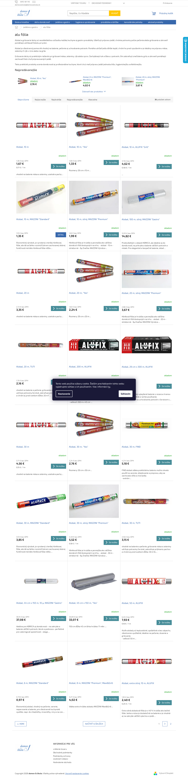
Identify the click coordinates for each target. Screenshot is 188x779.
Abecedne (92, 99)
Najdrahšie (56, 99)
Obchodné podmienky (101, 3)
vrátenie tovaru (78, 3)
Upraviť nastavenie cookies (77, 773)
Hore (21, 724)
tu (109, 386)
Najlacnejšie (40, 99)
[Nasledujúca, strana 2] (164, 723)
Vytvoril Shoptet (166, 773)
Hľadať (114, 13)
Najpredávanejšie (75, 99)
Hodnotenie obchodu (62, 762)
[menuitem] (22, 22)
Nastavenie (64, 393)
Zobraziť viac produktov (92, 91)
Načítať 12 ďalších (94, 724)
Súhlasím (125, 393)
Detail (61, 235)
